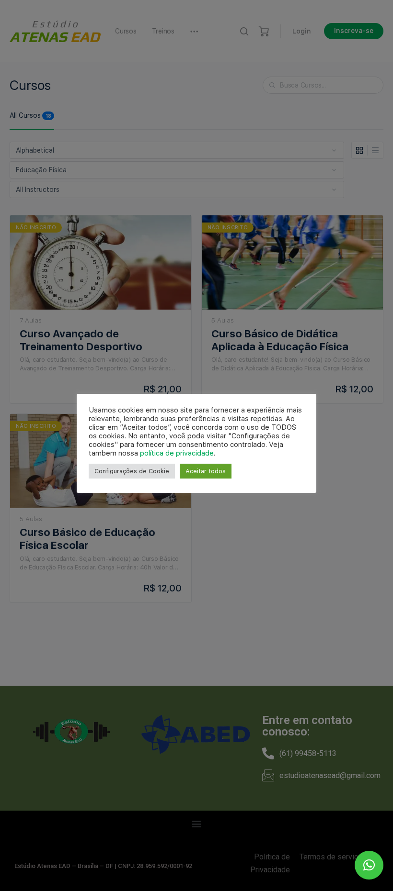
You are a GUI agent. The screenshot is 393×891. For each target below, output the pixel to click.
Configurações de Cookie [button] (131, 471)
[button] (369, 865)
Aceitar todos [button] (205, 471)
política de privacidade (177, 453)
